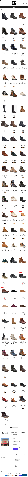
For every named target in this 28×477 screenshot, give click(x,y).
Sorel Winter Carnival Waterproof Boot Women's (22, 84)
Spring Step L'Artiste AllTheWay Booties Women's (14, 38)
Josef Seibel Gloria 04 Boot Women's (5, 22)
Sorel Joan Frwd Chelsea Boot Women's (5, 282)
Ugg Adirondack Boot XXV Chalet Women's (23, 68)
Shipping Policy (23, 455)
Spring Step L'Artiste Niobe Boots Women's (14, 343)
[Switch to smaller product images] (2, 9)
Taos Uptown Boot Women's (23, 205)
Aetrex (23, 51)
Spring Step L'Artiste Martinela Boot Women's (23, 190)
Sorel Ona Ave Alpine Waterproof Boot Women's (5, 100)
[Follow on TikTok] (5, 471)
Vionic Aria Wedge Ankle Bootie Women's (14, 374)
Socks (15, 461)
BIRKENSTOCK (5, 341)
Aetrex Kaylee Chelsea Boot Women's (22, 145)
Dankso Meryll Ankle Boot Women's (14, 22)
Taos (5, 219)
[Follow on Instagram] (3, 471)
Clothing (16, 466)
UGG (22, 67)
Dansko (14, 265)
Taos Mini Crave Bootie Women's (22, 390)
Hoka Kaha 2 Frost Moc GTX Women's (22, 99)
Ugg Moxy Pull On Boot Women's (5, 236)
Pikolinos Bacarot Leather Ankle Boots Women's (23, 328)
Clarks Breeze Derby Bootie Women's (14, 236)
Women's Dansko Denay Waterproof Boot (14, 266)
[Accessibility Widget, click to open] (0, 0)
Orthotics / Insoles (17, 460)
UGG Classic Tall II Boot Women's (14, 327)
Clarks (14, 234)
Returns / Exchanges (24, 458)
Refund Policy (23, 454)
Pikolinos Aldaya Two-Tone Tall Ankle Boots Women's (22, 405)
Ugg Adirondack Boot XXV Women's (5, 83)
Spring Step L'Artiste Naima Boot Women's (14, 190)
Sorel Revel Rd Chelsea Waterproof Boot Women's (5, 251)
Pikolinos (14, 219)
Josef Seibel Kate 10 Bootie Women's (5, 145)
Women (16, 455)
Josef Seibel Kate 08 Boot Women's (5, 115)
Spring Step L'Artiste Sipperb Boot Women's (14, 175)
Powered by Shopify (18, 473)
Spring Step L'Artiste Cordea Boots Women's (14, 99)
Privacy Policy (23, 453)
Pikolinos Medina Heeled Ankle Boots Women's (14, 221)
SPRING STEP (14, 341)
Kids (15, 458)
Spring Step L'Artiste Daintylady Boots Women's (23, 343)
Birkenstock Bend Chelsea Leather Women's (5, 343)
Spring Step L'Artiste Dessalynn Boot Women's (14, 53)
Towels (15, 465)
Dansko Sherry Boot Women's (23, 282)
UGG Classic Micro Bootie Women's (14, 297)
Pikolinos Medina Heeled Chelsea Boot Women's (5, 175)
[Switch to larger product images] (1, 9)
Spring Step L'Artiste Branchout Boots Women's (23, 359)
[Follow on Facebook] (1, 471)
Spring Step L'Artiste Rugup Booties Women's (22, 175)
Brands (15, 453)
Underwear (16, 467)
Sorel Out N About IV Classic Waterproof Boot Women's (14, 251)
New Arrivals (16, 454)
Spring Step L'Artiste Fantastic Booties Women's (5, 205)
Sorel (23, 82)
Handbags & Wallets (17, 459)
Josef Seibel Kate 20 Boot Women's (14, 130)
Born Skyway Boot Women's (5, 130)
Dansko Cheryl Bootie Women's (5, 327)
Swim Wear (16, 464)
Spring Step (5, 51)
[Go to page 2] (17, 426)
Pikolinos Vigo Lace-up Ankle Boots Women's (14, 205)
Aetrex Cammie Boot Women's (23, 53)
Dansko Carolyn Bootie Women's (14, 282)
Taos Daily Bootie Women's (5, 390)
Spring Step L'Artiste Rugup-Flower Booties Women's (5, 53)
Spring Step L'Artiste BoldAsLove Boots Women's (5, 38)
